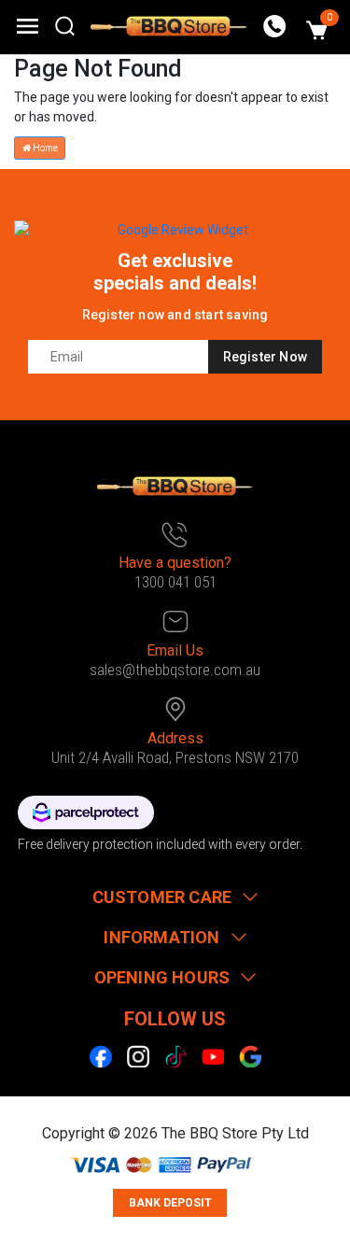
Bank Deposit (170, 1202)
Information (161, 937)
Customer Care (162, 897)
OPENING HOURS (162, 977)
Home (44, 148)
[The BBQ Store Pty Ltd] (169, 26)
